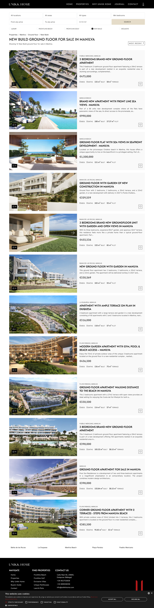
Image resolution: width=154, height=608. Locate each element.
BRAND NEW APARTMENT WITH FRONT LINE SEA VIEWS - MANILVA (108, 103)
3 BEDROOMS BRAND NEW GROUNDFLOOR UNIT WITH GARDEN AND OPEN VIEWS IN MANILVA (109, 224)
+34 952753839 (63, 581)
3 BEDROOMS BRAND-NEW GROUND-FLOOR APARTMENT (106, 60)
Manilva (23, 35)
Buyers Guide (16, 585)
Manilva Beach (70, 547)
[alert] (77, 599)
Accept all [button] (112, 599)
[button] (51, 605)
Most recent (135, 43)
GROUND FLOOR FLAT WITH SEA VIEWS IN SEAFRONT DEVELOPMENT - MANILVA (111, 143)
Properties (82, 4)
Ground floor (33, 35)
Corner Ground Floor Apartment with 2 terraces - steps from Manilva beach (107, 511)
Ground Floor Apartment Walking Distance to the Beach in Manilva (109, 389)
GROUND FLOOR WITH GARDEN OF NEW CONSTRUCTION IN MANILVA (104, 184)
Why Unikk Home (101, 4)
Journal (120, 4)
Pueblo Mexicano (126, 547)
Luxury (14, 29)
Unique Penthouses (41, 585)
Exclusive (125, 29)
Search (127, 22)
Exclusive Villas (40, 581)
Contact (14, 588)
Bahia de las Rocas (18, 547)
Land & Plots (39, 588)
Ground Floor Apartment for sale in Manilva (110, 469)
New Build (98, 29)
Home (69, 4)
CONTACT (133, 4)
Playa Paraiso (97, 547)
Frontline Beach (45, 29)
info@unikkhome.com (65, 587)
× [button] (151, 593)
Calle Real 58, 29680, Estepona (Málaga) (65, 576)
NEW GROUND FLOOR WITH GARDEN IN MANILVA (109, 266)
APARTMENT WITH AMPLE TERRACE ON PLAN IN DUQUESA (107, 307)
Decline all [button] (135, 599)
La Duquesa (42, 547)
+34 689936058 (63, 584)
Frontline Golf (72, 29)
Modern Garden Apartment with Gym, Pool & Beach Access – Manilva (110, 348)
